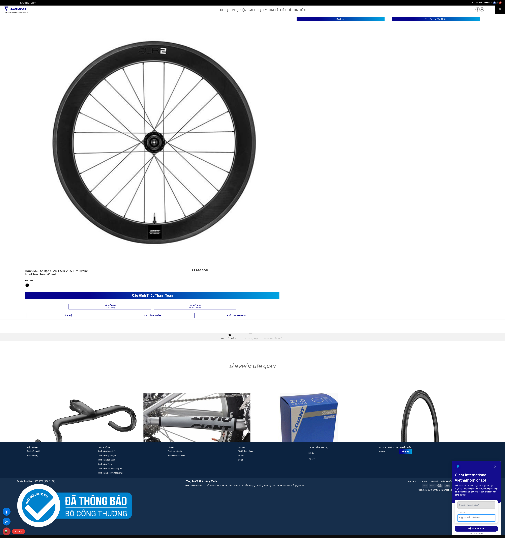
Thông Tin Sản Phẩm (273, 338)
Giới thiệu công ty (175, 451)
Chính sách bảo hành (106, 460)
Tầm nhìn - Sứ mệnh (176, 455)
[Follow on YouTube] (482, 9)
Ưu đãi (240, 460)
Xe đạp (225, 10)
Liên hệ (286, 10)
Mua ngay (340, 19)
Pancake (480, 533)
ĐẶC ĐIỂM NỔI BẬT (229, 338)
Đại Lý (273, 10)
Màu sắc (29, 281)
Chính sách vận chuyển (107, 455)
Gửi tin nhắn (478, 528)
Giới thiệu (412, 481)
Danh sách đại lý (34, 451)
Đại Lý (262, 10)
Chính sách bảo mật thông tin (110, 468)
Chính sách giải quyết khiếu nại (110, 473)
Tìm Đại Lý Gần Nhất (435, 19)
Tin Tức (299, 10)
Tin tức (424, 481)
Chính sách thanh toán (107, 451)
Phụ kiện (239, 10)
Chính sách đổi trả (105, 464)
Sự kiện (241, 455)
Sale (252, 10)
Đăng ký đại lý (32, 455)
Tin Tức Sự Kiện (250, 338)
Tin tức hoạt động (245, 451)
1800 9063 (18, 531)
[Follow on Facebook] (477, 9)
